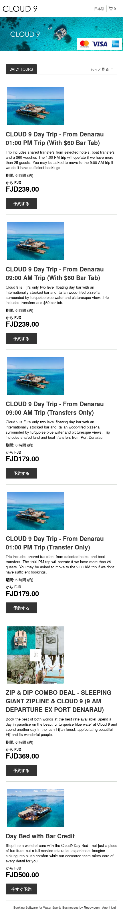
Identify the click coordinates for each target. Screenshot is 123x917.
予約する (21, 203)
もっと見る (100, 69)
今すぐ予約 (21, 889)
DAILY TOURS (21, 69)
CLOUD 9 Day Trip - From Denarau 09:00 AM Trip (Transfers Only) (55, 407)
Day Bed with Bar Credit (40, 835)
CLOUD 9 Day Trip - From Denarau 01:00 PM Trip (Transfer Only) (55, 542)
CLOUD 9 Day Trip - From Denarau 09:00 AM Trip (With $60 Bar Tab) (55, 273)
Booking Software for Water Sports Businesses (46, 907)
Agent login (109, 907)
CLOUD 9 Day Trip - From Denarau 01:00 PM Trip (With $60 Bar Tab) (55, 138)
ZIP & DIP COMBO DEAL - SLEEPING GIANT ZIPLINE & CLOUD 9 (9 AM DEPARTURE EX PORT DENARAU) (58, 701)
